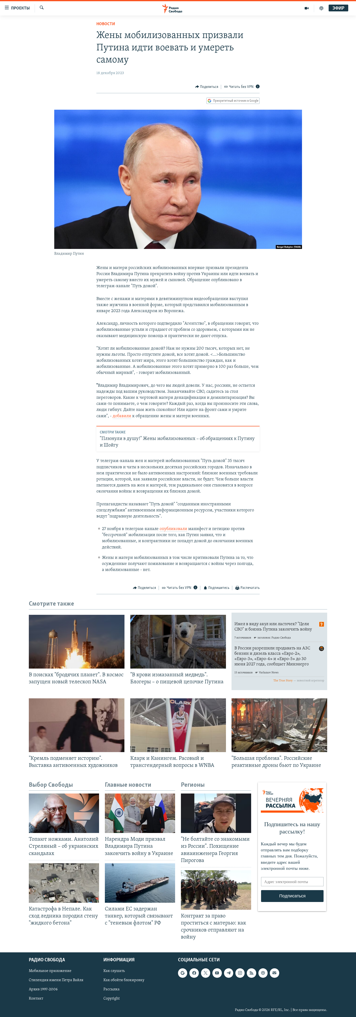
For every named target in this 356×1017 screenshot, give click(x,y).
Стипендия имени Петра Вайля (56, 980)
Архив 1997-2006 (43, 990)
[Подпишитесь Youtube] (217, 973)
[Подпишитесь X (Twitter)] (205, 973)
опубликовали (173, 529)
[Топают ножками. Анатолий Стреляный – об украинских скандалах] (64, 813)
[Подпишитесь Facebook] (194, 973)
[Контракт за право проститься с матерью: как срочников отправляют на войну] (216, 890)
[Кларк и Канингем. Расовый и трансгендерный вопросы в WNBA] (178, 725)
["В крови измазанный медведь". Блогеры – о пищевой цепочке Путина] (178, 642)
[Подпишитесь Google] (182, 973)
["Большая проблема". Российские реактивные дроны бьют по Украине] (279, 725)
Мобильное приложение (50, 971)
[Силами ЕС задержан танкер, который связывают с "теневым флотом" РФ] (140, 883)
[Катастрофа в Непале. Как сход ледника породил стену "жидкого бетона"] (64, 883)
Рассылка (111, 990)
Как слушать (114, 971)
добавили (122, 416)
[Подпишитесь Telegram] (228, 973)
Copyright (111, 999)
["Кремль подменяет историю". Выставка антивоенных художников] (76, 725)
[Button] (206, 87)
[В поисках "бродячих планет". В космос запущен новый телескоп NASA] (76, 642)
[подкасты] (321, 8)
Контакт (36, 999)
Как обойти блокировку (123, 980)
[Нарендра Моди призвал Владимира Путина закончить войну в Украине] (140, 813)
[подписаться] (274, 973)
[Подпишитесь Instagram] (240, 973)
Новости (105, 24)
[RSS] (251, 973)
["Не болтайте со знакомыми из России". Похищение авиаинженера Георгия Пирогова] (216, 813)
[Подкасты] (263, 973)
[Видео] (306, 8)
